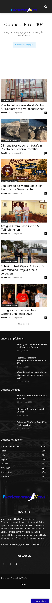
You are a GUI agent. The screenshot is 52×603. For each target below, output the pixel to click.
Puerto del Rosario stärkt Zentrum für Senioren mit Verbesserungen (23, 107)
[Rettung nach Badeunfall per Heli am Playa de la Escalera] (8, 348)
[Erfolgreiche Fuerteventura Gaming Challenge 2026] (24, 295)
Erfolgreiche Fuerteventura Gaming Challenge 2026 (18, 311)
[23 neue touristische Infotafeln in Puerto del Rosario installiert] (24, 130)
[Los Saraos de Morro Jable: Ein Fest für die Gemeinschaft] (24, 170)
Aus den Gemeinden (9, 141)
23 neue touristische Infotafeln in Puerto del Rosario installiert (23, 147)
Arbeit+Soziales (7, 100)
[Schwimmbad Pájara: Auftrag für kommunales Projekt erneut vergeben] (24, 251)
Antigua (5, 221)
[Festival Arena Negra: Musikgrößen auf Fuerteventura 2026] (8, 361)
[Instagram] (9, 564)
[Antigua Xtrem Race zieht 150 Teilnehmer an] (24, 211)
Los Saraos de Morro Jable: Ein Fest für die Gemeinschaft (21, 187)
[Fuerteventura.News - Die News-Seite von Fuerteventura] (24, 10)
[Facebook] (3, 564)
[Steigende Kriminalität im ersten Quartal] (8, 412)
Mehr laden (22, 324)
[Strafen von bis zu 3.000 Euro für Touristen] (8, 399)
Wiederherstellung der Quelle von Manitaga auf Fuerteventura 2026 (32, 375)
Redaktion (5, 113)
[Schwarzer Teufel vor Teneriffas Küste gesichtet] (8, 426)
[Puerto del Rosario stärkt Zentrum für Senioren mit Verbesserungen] (24, 90)
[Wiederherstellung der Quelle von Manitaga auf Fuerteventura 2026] (8, 376)
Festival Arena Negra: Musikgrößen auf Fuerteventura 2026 (31, 360)
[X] (16, 564)
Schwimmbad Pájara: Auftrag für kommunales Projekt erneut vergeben (22, 270)
